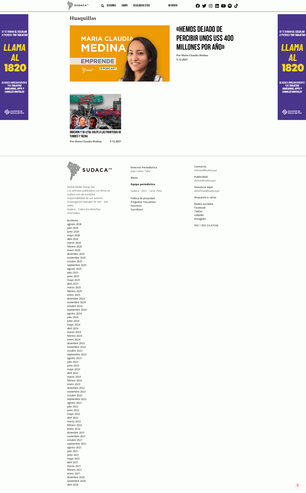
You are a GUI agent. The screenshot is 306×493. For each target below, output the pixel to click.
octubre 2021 (74, 440)
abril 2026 (72, 239)
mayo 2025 (73, 280)
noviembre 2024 (76, 302)
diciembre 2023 (76, 343)
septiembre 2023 (76, 354)
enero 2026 (73, 250)
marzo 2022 (74, 421)
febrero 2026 (74, 246)
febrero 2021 (74, 469)
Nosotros (136, 205)
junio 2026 (73, 231)
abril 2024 (72, 328)
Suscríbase (137, 209)
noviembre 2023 (76, 347)
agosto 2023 (74, 358)
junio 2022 (73, 410)
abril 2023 (72, 373)
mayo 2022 (73, 414)
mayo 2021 (73, 458)
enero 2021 (73, 473)
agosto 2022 (74, 402)
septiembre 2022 (76, 399)
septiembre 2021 (76, 443)
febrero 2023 (74, 380)
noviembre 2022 (76, 391)
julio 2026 (72, 227)
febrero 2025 (74, 291)
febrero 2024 (74, 335)
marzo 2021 (74, 466)
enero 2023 (73, 384)
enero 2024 (73, 339)
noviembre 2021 (76, 436)
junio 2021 (73, 454)
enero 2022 (73, 428)
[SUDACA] (77, 6)
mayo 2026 (73, 235)
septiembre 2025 (76, 265)
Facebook (200, 207)
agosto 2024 (74, 313)
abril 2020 (72, 484)
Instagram (200, 218)
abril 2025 (72, 283)
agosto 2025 (74, 268)
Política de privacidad (143, 198)
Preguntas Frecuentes (143, 202)
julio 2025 (72, 272)
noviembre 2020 (76, 481)
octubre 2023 (74, 350)
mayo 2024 (73, 324)
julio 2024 (72, 317)
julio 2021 (72, 451)
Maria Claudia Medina (195, 55)
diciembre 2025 (76, 254)
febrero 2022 (74, 425)
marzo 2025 (74, 287)
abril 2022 (72, 417)
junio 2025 (73, 276)
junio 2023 (73, 365)
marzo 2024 (74, 332)
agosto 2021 (74, 447)
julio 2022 (72, 406)
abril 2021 (72, 462)
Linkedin (199, 215)
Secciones (111, 5)
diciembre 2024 (76, 298)
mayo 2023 (73, 369)
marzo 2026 (74, 242)
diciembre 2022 (76, 388)
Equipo (125, 5)
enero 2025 (73, 294)
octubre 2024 (74, 306)
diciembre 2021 (76, 432)
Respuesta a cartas (205, 197)
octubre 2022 (74, 395)
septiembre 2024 (76, 309)
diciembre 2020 (76, 477)
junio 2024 (73, 321)
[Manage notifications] (298, 485)
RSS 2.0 (206, 225)
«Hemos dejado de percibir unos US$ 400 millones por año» (205, 39)
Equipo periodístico (143, 184)
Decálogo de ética (141, 5)
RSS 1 (198, 225)
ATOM (214, 225)
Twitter (198, 211)
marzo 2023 (74, 376)
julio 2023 (72, 361)
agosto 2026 (74, 224)
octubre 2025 (74, 261)
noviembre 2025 (76, 257)
